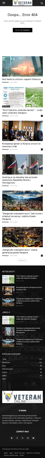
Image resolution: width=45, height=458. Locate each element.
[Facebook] (17, 438)
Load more (21, 260)
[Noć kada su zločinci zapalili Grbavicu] (22, 66)
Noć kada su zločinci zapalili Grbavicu (21, 79)
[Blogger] (12, 438)
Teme (4, 75)
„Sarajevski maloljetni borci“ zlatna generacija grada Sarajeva (19, 251)
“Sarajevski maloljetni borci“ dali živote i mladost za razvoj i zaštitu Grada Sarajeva (22, 216)
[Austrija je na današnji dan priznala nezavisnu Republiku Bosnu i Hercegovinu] (22, 164)
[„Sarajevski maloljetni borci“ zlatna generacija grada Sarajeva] (22, 237)
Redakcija (5, 82)
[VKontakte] (33, 438)
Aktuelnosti (6, 106)
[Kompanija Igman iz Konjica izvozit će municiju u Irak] (22, 131)
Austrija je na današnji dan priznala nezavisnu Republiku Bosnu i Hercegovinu (19, 180)
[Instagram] (28, 438)
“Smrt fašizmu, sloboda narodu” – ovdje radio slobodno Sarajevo (22, 111)
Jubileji (5, 173)
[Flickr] (22, 438)
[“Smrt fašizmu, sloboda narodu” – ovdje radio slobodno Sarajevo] (22, 97)
